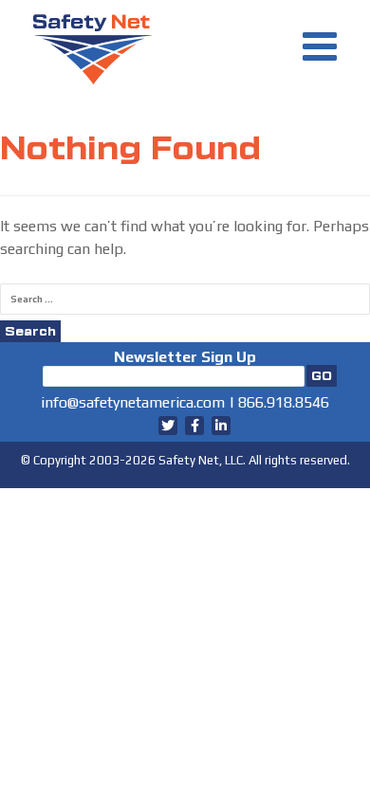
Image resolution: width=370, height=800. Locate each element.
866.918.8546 (283, 402)
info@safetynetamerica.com (133, 402)
